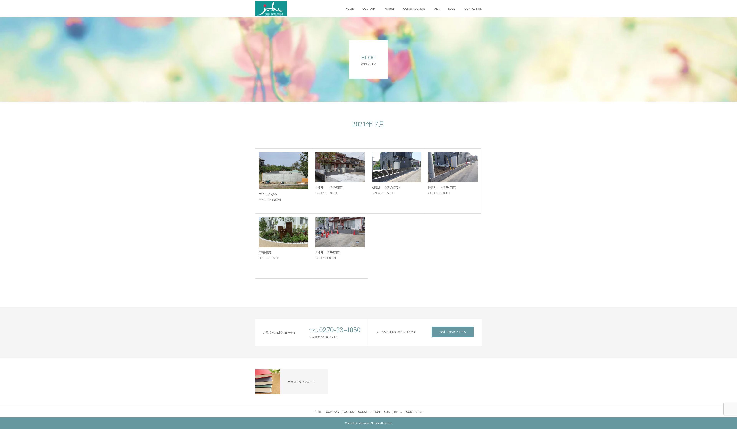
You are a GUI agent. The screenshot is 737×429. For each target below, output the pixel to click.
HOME (349, 8)
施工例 (277, 199)
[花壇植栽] (283, 232)
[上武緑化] (271, 8)
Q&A (436, 8)
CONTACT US (473, 8)
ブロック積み (268, 194)
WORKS (389, 8)
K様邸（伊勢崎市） (328, 252)
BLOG (452, 8)
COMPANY (369, 8)
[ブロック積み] (283, 170)
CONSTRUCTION (414, 8)
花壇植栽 (265, 252)
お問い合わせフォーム (452, 331)
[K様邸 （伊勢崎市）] (340, 167)
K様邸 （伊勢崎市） (330, 187)
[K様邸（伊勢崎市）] (340, 232)
